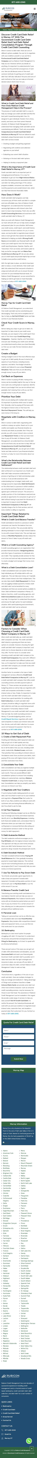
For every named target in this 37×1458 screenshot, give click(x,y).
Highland (6, 1278)
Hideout (6, 1276)
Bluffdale (6, 1168)
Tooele (23, 1306)
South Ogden (25, 1273)
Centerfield (7, 1186)
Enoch (5, 1226)
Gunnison (6, 1263)
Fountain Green (8, 1248)
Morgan (23, 1158)
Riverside (24, 1236)
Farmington (7, 1238)
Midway (5, 1351)
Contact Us (7, 1420)
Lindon (5, 1326)
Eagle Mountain (8, 1211)
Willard (23, 1351)
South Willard (25, 1281)
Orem (23, 1193)
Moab (5, 1361)
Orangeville (25, 1191)
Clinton (5, 1193)
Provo (23, 1223)
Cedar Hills (7, 1183)
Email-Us (8, 1434)
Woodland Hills (26, 1356)
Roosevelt (24, 1241)
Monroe (23, 1153)
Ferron (5, 1243)
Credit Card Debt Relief (11, 1413)
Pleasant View (26, 1216)
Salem (23, 1246)
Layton (5, 1318)
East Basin (7, 1213)
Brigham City (7, 1173)
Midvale (5, 1348)
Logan (5, 1328)
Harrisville (6, 1266)
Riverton (24, 1238)
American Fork (8, 1153)
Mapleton (6, 1341)
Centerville (7, 1188)
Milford (5, 1353)
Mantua (5, 1338)
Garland (6, 1256)
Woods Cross (25, 1358)
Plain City (24, 1211)
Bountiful (6, 1171)
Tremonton (25, 1311)
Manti (5, 1336)
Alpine (5, 1151)
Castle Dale (7, 1178)
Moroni (23, 1161)
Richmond (24, 1228)
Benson (5, 1163)
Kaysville (6, 1308)
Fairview (6, 1236)
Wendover (24, 1331)
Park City (24, 1201)
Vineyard (24, 1318)
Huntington (7, 1291)
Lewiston (6, 1323)
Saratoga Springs (27, 1261)
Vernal (23, 1316)
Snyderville (25, 1268)
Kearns (5, 1311)
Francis (5, 1251)
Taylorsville (25, 1303)
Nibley (23, 1176)
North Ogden (25, 1181)
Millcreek (6, 1356)
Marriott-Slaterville (10, 1343)
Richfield (24, 1226)
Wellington (24, 1326)
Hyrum (5, 1298)
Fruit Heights (7, 1253)
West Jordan (25, 1338)
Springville (24, 1288)
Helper (5, 1271)
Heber (5, 1268)
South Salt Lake (26, 1276)
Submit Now (18, 1059)
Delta (5, 1203)
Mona (23, 1151)
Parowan (24, 1203)
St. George (24, 1291)
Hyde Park (6, 1296)
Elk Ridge (6, 1218)
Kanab (5, 1306)
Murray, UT (8, 1438)
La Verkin (6, 1313)
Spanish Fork (25, 1283)
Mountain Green (26, 1166)
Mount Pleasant (26, 1163)
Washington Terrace (28, 1323)
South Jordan (26, 1271)
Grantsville (7, 1261)
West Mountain (26, 1341)
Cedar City (7, 1181)
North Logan (25, 1178)
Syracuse (24, 1301)
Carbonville (7, 1176)
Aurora (5, 1156)
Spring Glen (25, 1286)
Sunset (23, 1298)
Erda (4, 1233)
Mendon (6, 1346)
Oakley (23, 1186)
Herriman (6, 1273)
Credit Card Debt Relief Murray (24, 30)
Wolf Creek (25, 1353)
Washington (25, 1321)
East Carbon (7, 1216)
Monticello (24, 1156)
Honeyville (6, 1286)
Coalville (6, 1196)
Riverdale (24, 1233)
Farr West (6, 1241)
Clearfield (6, 1191)
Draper (5, 1206)
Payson (23, 1206)
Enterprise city (8, 1228)
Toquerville (25, 1308)
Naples (23, 1171)
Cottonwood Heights (7, 1199)
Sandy (23, 1253)
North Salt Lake (26, 1183)
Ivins (4, 1301)
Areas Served (7, 1417)
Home (5, 30)
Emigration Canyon (10, 1223)
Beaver (5, 1161)
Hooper (5, 1288)
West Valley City (26, 1346)
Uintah (23, 1313)
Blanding (6, 1166)
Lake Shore (7, 1316)
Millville (5, 1358)
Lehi (4, 1321)
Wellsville (24, 1328)
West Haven (25, 1336)
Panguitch (24, 1196)
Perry (23, 1208)
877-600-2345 (18, 2)
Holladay (6, 1283)
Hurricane (6, 1293)
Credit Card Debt (9, 1410)
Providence (25, 1221)
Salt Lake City (26, 1251)
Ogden (23, 1188)
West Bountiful (26, 1333)
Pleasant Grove (26, 1213)
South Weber (25, 1278)
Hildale (5, 1281)
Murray (10, 30)
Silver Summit (26, 1263)
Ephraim (6, 1231)
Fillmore (6, 1246)
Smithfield (24, 1266)
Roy (22, 1243)
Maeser (5, 1331)
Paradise (24, 1198)
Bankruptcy (7, 1406)
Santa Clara (25, 1256)
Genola (5, 1258)
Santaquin (24, 1258)
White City (24, 1348)
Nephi (23, 1173)
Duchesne (6, 1208)
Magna (5, 1333)
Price (22, 1218)
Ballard (5, 1158)
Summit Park (25, 1296)
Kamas (5, 1303)
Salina (23, 1248)
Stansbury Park (26, 1293)
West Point (25, 1343)
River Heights (25, 1231)
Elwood (5, 1221)
